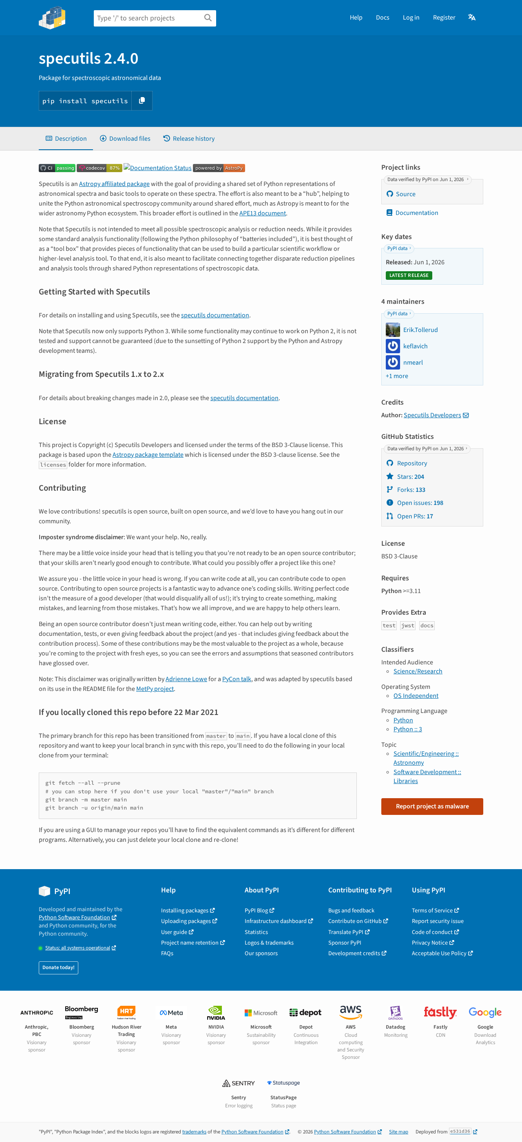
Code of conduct (432, 932)
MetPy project (155, 688)
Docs (382, 17)
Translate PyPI (345, 932)
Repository (411, 463)
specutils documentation (215, 315)
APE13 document (262, 213)
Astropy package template (148, 454)
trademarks (194, 1131)
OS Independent (416, 695)
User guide (174, 932)
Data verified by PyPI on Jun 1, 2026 (426, 179)
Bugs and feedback (351, 910)
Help (356, 17)
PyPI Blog (256, 910)
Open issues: (419, 502)
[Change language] (472, 17)
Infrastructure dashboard (276, 921)
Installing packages (184, 910)
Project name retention (190, 942)
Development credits (354, 953)
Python (403, 720)
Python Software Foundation (74, 917)
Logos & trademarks (269, 942)
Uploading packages (186, 921)
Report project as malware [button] (432, 806)
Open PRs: (414, 516)
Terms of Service (432, 910)
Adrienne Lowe (186, 679)
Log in (411, 17)
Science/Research (418, 671)
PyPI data (397, 248)
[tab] (66, 138)
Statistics (256, 932)
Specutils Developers (432, 415)
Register (444, 17)
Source (406, 194)
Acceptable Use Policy (439, 953)
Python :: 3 (408, 729)
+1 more (397, 376)
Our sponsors (261, 953)
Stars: (410, 476)
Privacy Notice (430, 942)
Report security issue (438, 921)
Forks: (410, 489)
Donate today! (58, 967)
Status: (77, 948)
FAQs (167, 953)
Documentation (417, 212)
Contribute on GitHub (355, 921)
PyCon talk (236, 679)
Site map (398, 1131)
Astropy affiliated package (114, 183)
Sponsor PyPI (344, 942)
